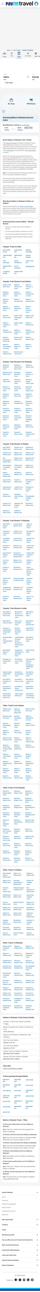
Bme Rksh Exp (8, 125)
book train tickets (11, 143)
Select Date (28, 128)
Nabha (7, 130)
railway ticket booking (26, 206)
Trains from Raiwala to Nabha (13, 1068)
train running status (30, 150)
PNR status (10, 150)
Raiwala (20, 130)
